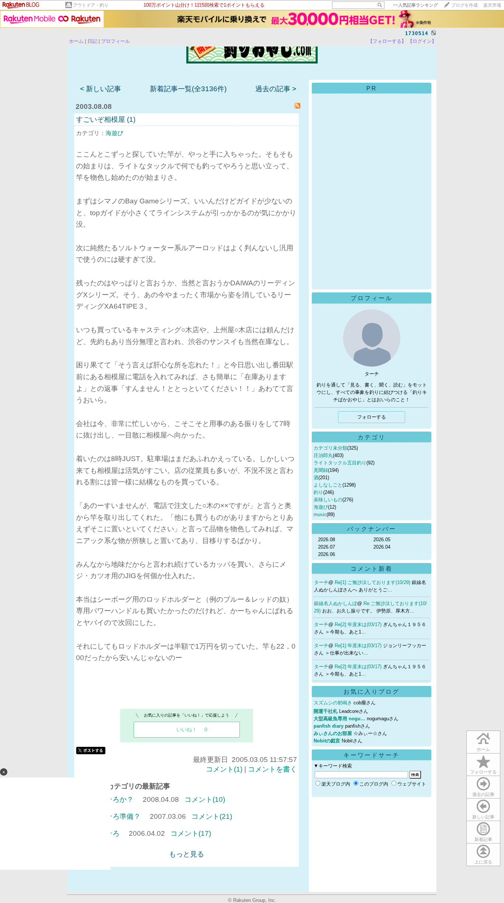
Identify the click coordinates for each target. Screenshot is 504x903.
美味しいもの (328, 499)
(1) (131, 119)
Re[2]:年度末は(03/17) (359, 624)
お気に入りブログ (372, 692)
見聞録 (321, 470)
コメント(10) (204, 799)
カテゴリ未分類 (330, 448)
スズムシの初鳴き (333, 702)
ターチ (321, 582)
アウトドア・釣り (90, 5)
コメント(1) (224, 769)
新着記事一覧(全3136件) (188, 89)
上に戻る (483, 862)
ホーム (76, 41)
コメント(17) (190, 833)
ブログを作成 (464, 5)
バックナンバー (371, 529)
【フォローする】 (387, 41)
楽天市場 (492, 5)
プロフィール (115, 41)
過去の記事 (483, 794)
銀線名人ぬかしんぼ (335, 603)
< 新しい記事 (100, 89)
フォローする (483, 772)
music (320, 514)
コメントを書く (272, 769)
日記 (92, 41)
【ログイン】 (422, 41)
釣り (318, 492)
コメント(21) (211, 816)
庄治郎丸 (323, 455)
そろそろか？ (113, 799)
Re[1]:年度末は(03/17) (359, 645)
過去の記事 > (275, 89)
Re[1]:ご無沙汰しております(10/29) (373, 582)
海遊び (114, 133)
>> (415, 5)
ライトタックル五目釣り (340, 463)
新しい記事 (483, 817)
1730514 (416, 33)
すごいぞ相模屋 (100, 119)
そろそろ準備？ (116, 816)
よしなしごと (328, 485)
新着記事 (483, 839)
